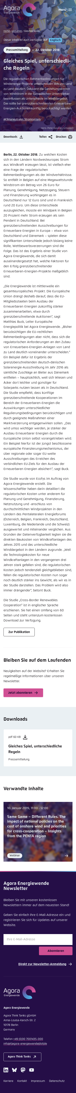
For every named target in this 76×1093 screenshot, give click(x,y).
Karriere (8, 1081)
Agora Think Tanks (19, 1056)
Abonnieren (56, 950)
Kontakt (22, 1081)
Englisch (55, 40)
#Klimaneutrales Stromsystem (22, 119)
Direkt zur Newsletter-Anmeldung (42, 964)
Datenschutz (57, 1081)
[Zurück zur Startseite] (20, 9)
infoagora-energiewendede (25, 1043)
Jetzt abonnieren (20, 692)
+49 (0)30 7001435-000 (28, 1039)
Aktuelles (17, 31)
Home (7, 31)
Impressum (38, 1081)
